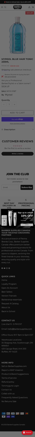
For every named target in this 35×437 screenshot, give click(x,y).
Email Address (23, 220)
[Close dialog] (33, 210)
